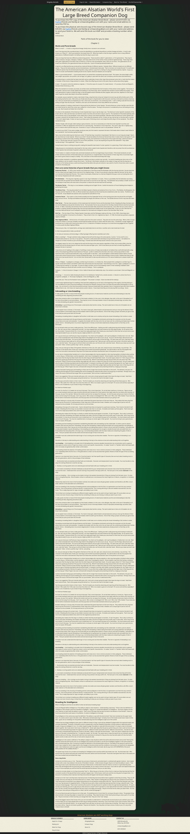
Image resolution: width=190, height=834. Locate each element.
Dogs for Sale (84, 2)
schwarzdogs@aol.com (123, 826)
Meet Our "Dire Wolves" (120, 2)
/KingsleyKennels (89, 821)
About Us (87, 827)
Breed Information (95, 2)
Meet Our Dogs (56, 827)
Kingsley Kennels (52, 2)
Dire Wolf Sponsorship (135, 2)
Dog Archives (56, 830)
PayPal (58, 22)
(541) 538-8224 (121, 829)
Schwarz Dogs (89, 824)
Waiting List (55, 824)
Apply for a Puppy (69, 2)
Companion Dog (107, 2)
